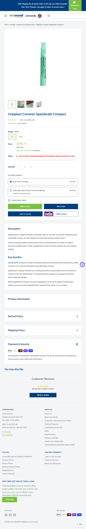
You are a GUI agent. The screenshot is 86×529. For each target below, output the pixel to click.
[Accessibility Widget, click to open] (82, 264)
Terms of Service (8, 474)
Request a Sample (51, 438)
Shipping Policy (8, 470)
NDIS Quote (61, 214)
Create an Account (52, 460)
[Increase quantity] (30, 167)
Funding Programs (51, 424)
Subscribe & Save (74, 7)
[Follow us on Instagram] (10, 515)
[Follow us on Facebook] (6, 515)
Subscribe (10, 499)
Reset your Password (52, 463)
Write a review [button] (43, 395)
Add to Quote (25, 214)
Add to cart (25, 206)
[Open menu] (5, 16)
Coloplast (12, 120)
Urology (12, 25)
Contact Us (6, 432)
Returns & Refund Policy (11, 467)
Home (6, 25)
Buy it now (61, 206)
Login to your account (53, 457)
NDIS (46, 431)
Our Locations (7, 435)
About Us (48, 414)
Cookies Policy (8, 460)
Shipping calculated (23, 151)
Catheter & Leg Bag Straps (25, 25)
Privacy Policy (7, 463)
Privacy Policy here (12, 492)
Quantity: (11, 167)
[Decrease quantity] (19, 167)
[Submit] (49, 15)
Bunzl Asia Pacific (51, 417)
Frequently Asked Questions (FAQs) (58, 421)
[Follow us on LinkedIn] (14, 515)
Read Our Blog (50, 434)
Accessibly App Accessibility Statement (17, 457)
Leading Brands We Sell (53, 428)
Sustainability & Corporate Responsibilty (60, 445)
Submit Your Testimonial (54, 441)
